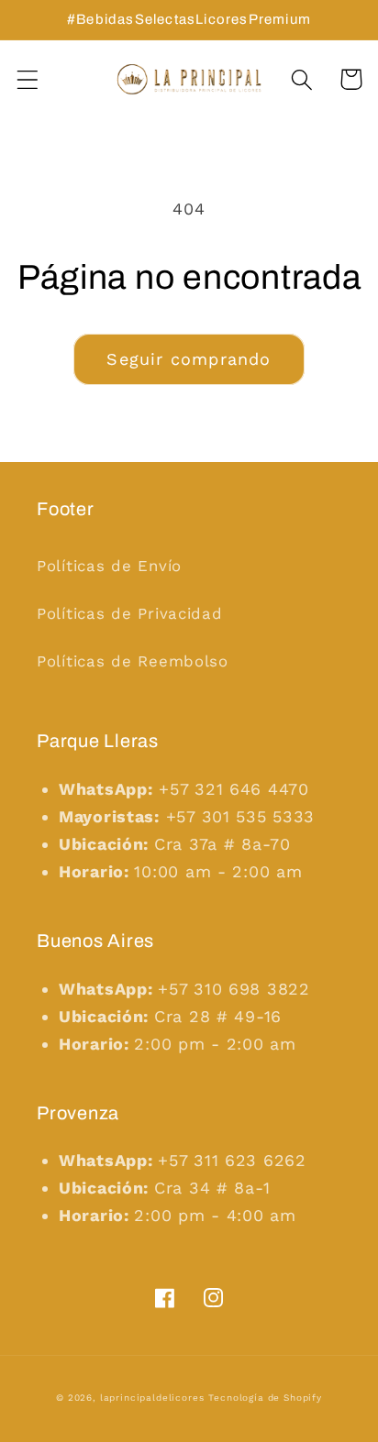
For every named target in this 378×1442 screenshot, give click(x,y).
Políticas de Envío (109, 565)
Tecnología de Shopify (265, 1397)
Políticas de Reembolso (132, 661)
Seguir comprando (188, 359)
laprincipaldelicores (152, 1397)
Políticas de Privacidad (130, 613)
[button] (28, 79)
